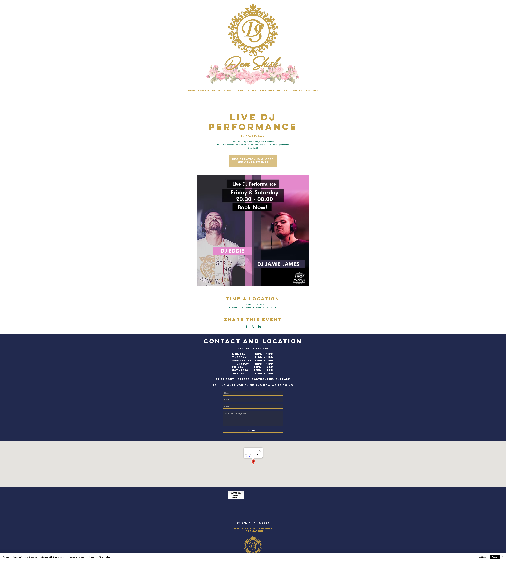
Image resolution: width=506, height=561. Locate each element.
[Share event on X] (253, 326)
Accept (494, 556)
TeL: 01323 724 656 (253, 348)
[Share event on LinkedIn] (259, 326)
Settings (482, 556)
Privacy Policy (104, 556)
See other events (253, 162)
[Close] (502, 557)
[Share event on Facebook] (246, 326)
